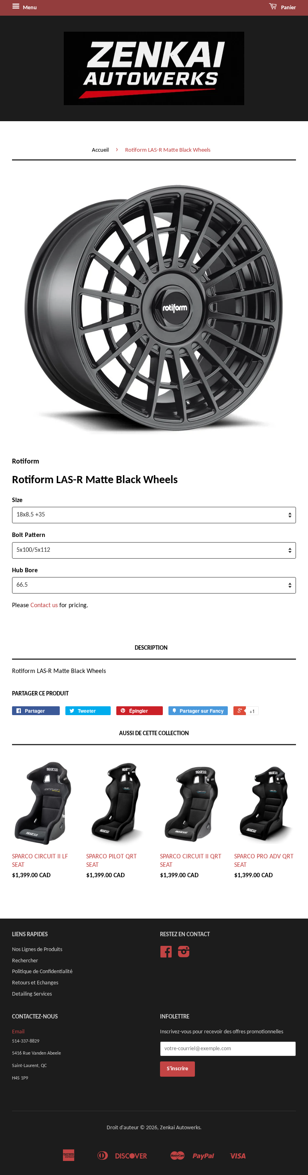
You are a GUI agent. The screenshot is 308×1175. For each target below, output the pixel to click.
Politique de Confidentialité (42, 971)
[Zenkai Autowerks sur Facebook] (166, 954)
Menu (29, 8)
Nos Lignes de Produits (37, 949)
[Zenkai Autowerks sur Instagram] (184, 954)
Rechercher (25, 961)
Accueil (100, 150)
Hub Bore (25, 570)
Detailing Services (32, 994)
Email (18, 1032)
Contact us (44, 605)
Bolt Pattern (28, 535)
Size (17, 500)
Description (151, 648)
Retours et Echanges (35, 983)
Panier (288, 8)
